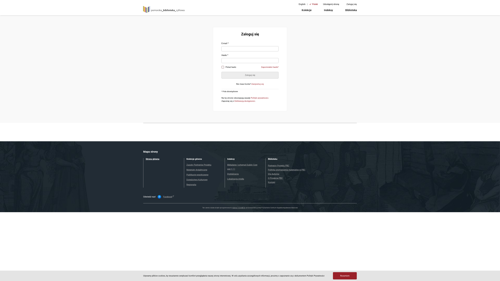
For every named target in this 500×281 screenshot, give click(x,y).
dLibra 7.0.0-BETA (238, 208)
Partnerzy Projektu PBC (278, 165)
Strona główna (152, 159)
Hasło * (224, 55)
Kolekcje (307, 10)
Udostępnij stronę (331, 4)
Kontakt (271, 182)
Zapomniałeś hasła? (270, 67)
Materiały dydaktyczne (196, 170)
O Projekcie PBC (275, 178)
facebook (167, 197)
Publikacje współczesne (197, 175)
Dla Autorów (273, 174)
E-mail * (225, 43)
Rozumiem (344, 276)
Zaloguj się (351, 4)
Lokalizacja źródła (235, 179)
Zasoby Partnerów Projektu (198, 165)
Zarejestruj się (257, 84)
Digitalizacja (233, 174)
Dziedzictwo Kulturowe (196, 179)
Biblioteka (351, 10)
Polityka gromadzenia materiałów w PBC (286, 170)
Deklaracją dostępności (245, 101)
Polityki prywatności (259, 98)
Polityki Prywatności (315, 276)
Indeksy (328, 10)
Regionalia (191, 184)
